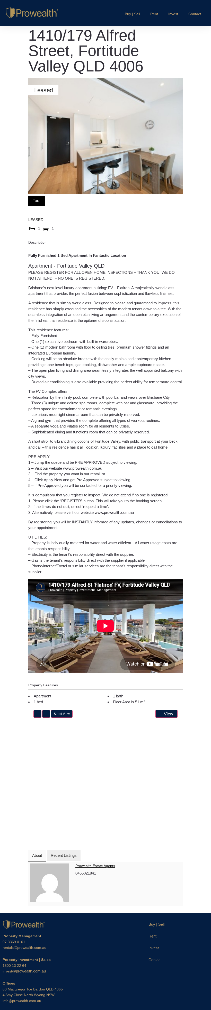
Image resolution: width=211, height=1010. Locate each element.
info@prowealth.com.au (22, 1001)
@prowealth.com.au (24, 971)
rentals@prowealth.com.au (24, 947)
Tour (37, 200)
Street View (62, 714)
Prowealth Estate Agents (95, 866)
